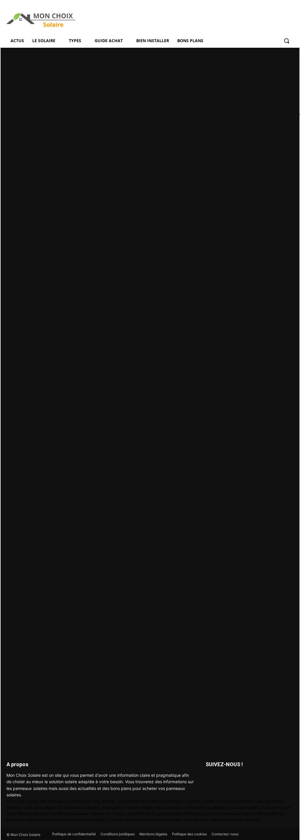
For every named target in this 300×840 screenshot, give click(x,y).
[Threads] (237, 779)
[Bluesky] (224, 779)
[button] (286, 41)
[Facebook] (211, 779)
